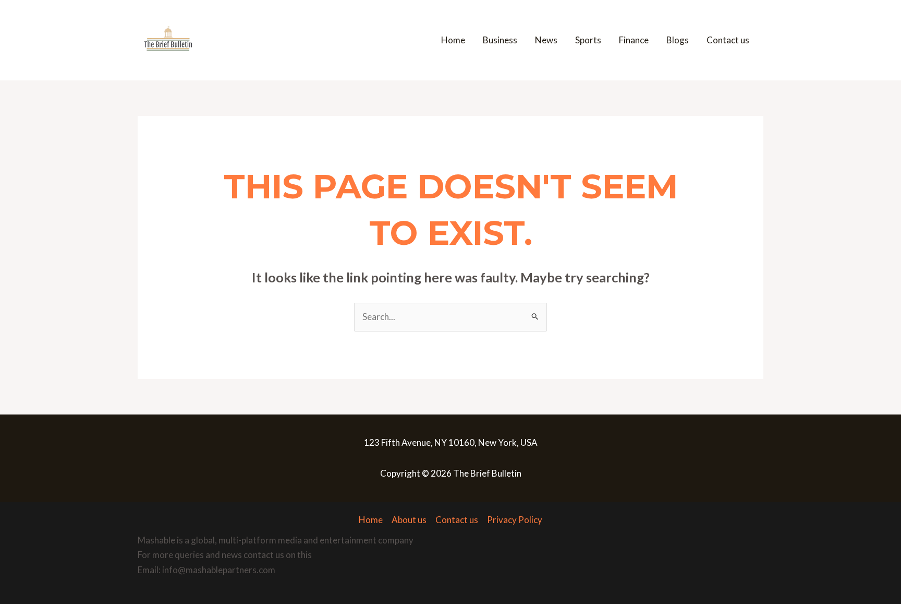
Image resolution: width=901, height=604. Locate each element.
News (546, 39)
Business (500, 39)
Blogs (677, 39)
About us (409, 519)
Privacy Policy (514, 519)
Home (453, 39)
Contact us (728, 39)
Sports (588, 39)
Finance (634, 39)
